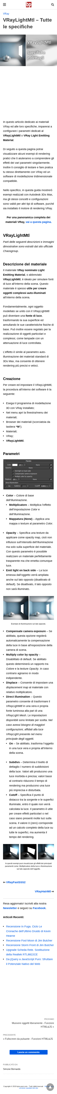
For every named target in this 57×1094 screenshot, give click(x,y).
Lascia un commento (28, 1052)
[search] (52, 4)
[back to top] (50, 1087)
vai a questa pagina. (39, 222)
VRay (6, 13)
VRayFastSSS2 (16, 882)
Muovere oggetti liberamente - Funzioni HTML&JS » (33, 1024)
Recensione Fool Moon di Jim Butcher (29, 940)
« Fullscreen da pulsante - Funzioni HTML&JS (28, 1039)
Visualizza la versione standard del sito (36, 1087)
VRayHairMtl (43, 891)
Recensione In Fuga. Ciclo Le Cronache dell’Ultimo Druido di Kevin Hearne (28, 931)
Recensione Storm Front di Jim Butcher (30, 945)
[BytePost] (28, 4)
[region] (28, 94)
